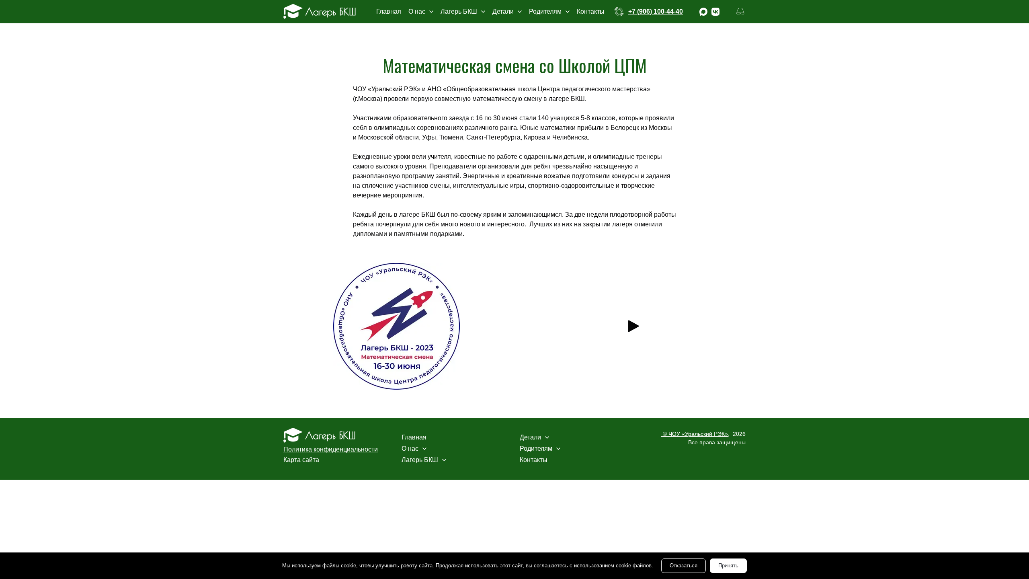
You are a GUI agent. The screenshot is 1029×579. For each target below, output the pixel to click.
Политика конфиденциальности (330, 449)
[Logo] (319, 11)
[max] (703, 12)
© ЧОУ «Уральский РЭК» (694, 434)
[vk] (715, 12)
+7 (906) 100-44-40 (655, 11)
